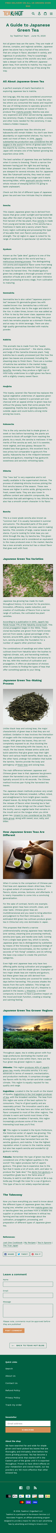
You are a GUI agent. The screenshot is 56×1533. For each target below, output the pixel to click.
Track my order (13, 1405)
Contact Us (11, 1383)
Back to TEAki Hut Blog (30, 1345)
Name (5, 1280)
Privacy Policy (12, 1397)
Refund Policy (12, 1390)
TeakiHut (24, 1511)
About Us (10, 1376)
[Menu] (51, 13)
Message (7, 1302)
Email (5, 1291)
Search (9, 1368)
